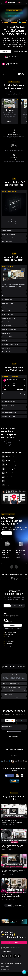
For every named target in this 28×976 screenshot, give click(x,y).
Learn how (9, 121)
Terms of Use (5, 969)
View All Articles (18, 905)
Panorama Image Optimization (15, 13)
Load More (8, 905)
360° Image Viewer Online (16, 10)
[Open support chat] (24, 972)
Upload (11, 110)
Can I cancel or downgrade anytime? (12, 687)
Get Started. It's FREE (14, 942)
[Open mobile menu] (2, 2)
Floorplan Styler (15, 15)
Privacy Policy (5, 966)
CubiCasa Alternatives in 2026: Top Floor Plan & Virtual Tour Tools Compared (13, 821)
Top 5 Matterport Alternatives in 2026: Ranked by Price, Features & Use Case (12, 846)
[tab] (7, 605)
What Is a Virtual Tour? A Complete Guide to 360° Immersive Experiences (13, 895)
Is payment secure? (7, 694)
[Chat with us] (15, 956)
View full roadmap (13, 736)
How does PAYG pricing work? (10, 698)
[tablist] (14, 605)
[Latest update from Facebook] (7, 956)
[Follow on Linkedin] (3, 956)
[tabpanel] (14, 635)
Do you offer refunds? (8, 690)
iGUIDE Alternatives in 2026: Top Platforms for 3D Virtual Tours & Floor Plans (13, 871)
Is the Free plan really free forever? (11, 674)
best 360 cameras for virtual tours (12, 225)
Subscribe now (6, 533)
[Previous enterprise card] (11, 567)
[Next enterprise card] (16, 567)
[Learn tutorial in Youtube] (11, 956)
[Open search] (25, 2)
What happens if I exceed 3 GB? (11, 683)
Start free (12, 625)
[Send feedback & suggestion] (19, 956)
